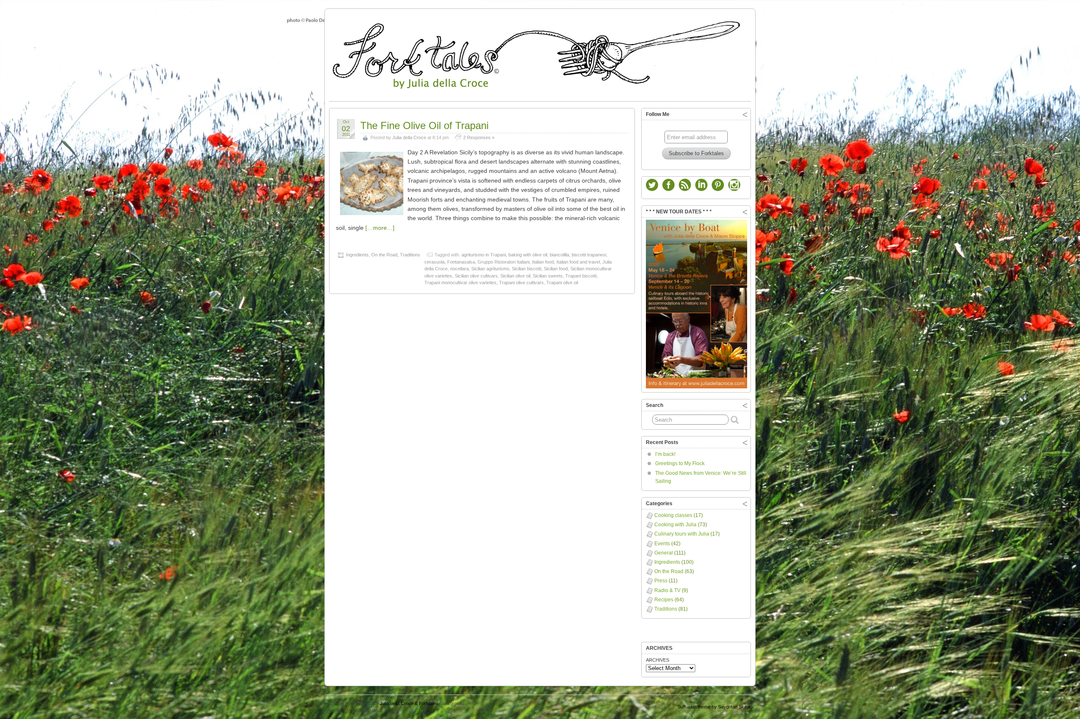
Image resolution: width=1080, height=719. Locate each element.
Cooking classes (673, 515)
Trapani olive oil (562, 282)
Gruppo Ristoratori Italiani (503, 261)
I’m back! (665, 454)
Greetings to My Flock (680, 463)
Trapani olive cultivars (521, 282)
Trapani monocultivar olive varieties (460, 282)
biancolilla (559, 254)
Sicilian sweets (548, 275)
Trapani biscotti (581, 275)
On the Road (384, 254)
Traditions (410, 254)
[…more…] (379, 227)
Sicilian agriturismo (490, 268)
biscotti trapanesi (589, 254)
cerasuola (434, 261)
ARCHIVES (657, 659)
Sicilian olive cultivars (476, 275)
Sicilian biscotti (526, 268)
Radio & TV (667, 590)
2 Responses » (478, 137)
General (663, 553)
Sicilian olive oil (515, 275)
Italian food (543, 261)
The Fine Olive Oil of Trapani (424, 125)
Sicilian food (556, 268)
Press (660, 581)
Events (662, 544)
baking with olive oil (527, 254)
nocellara (459, 268)
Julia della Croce (409, 137)
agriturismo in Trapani (484, 254)
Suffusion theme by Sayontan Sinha (714, 706)
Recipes (663, 600)
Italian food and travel (578, 261)
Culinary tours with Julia (681, 534)
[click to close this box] (745, 114)
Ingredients (357, 254)
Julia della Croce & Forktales (409, 703)
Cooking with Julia (675, 525)
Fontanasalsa (461, 261)
